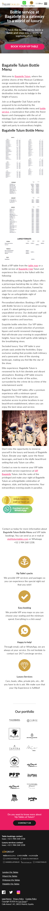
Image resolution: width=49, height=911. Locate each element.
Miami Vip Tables (9, 876)
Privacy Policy (18, 899)
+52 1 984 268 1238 (24, 542)
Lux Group (22, 902)
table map (33, 266)
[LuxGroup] (8, 851)
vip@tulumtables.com (17, 539)
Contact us (24, 823)
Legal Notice (6, 899)
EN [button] (39, 3)
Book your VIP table (24, 46)
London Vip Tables (10, 872)
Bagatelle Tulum (22, 76)
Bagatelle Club (26, 269)
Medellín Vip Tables (10, 884)
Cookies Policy (31, 899)
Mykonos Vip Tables (11, 880)
